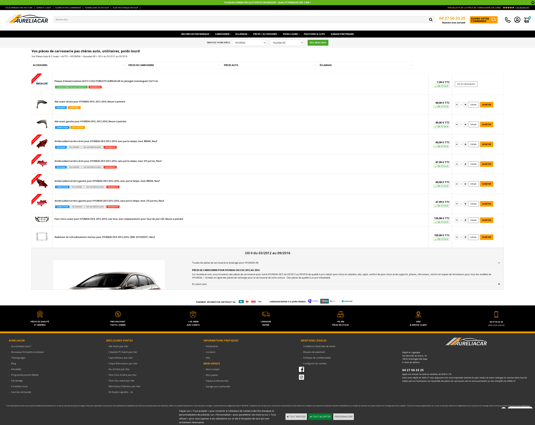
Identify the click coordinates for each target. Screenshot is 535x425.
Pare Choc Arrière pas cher (123, 374)
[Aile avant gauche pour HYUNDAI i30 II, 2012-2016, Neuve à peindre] (42, 124)
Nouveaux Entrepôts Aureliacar (27, 352)
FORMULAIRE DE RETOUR (97, 7)
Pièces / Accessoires (265, 34)
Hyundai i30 (89, 56)
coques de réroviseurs (452, 274)
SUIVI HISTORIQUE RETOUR (125, 7)
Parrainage (17, 380)
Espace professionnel (217, 380)
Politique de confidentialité (317, 357)
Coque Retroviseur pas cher (123, 363)
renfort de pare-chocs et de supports (388, 274)
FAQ (208, 357)
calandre (351, 274)
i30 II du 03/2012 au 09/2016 (112, 56)
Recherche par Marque (195, 34)
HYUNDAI (75, 56)
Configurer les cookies (315, 363)
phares (412, 274)
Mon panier (212, 375)
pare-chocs (338, 274)
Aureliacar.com (204, 274)
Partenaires (212, 346)
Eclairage (241, 34)
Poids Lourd (290, 34)
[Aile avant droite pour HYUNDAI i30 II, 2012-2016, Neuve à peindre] (42, 104)
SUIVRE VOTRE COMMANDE (68, 7)
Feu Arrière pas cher (119, 369)
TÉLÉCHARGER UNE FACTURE (18, 7)
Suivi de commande (21, 392)
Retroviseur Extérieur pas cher (124, 386)
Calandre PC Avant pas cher (123, 352)
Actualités (16, 369)
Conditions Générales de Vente (319, 346)
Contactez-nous (19, 386)
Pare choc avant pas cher (122, 380)
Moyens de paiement (314, 352)
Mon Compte (212, 369)
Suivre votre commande (480, 20)
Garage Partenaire (342, 34)
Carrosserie (222, 34)
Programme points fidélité (24, 374)
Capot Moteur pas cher (121, 357)
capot (365, 274)
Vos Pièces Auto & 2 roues (45, 56)
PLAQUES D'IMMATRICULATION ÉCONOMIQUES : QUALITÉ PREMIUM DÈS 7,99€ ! (267, 2)
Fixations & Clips (314, 34)
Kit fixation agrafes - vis (121, 392)
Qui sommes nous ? (21, 346)
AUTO (64, 56)
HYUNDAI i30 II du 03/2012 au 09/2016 (288, 274)
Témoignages (18, 357)
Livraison (210, 352)
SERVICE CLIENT (43, 7)
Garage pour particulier (218, 386)
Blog (13, 363)
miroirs (434, 274)
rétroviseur (423, 274)
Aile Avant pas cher (118, 346)
